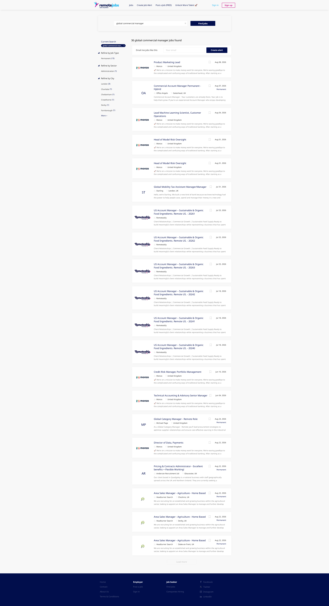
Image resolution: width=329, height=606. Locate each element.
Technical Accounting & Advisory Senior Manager (180, 395)
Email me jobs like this (146, 50)
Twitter (206, 586)
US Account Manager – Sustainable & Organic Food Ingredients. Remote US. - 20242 (178, 293)
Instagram (208, 591)
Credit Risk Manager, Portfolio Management (177, 371)
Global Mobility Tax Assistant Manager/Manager (180, 186)
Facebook (208, 582)
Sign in (215, 5)
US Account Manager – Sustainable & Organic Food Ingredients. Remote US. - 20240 (178, 346)
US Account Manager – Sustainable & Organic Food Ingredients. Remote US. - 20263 (178, 266)
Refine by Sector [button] (108, 65)
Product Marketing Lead (167, 62)
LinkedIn (207, 596)
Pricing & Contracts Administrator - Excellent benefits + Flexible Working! (178, 468)
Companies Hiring (175, 591)
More (103, 115)
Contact (103, 586)
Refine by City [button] (107, 78)
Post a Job (138, 586)
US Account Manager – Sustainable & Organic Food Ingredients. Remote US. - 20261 (178, 212)
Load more (181, 561)
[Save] (209, 62)
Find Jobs (203, 23)
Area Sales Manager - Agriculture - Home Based (180, 493)
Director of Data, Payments (168, 442)
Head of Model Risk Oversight (170, 139)
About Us (104, 591)
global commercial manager (113, 46)
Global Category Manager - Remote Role (176, 418)
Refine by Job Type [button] (109, 53)
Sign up (228, 5)
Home (103, 582)
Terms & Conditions (109, 596)
